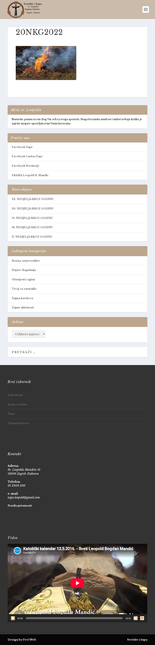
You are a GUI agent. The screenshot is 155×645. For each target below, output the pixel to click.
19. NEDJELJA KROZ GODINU (32, 218)
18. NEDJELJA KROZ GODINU (32, 227)
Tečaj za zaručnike (24, 288)
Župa (11, 413)
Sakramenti (15, 394)
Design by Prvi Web (22, 639)
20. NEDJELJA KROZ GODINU (33, 208)
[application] (77, 583)
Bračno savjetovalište (26, 260)
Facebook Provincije (25, 165)
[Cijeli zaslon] (142, 618)
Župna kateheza (22, 298)
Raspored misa (17, 404)
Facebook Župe (22, 147)
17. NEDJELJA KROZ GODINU (32, 236)
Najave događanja (24, 270)
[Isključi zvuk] (136, 618)
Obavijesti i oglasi (23, 279)
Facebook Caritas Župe (27, 156)
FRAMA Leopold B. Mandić (30, 175)
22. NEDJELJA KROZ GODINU (33, 199)
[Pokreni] (13, 618)
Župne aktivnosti (23, 307)
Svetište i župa (137, 639)
